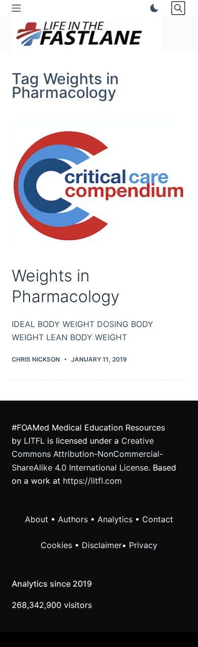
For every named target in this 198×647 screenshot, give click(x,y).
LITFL (34, 441)
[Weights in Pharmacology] (99, 184)
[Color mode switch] (152, 8)
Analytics (115, 519)
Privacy (143, 545)
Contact (157, 519)
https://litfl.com (92, 481)
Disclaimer (102, 545)
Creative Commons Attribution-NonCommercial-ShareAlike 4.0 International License (87, 454)
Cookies (58, 545)
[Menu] (16, 8)
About (36, 519)
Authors (73, 519)
